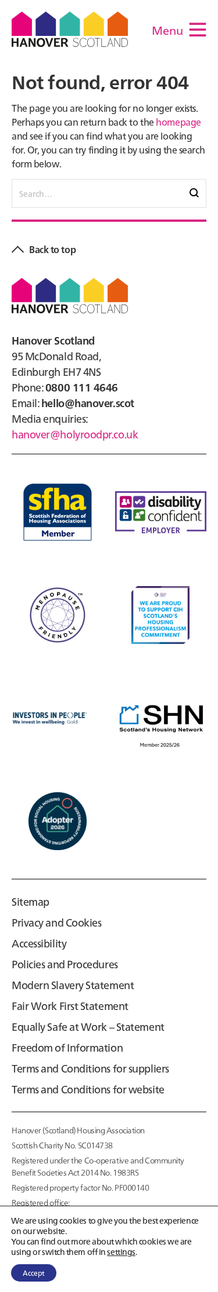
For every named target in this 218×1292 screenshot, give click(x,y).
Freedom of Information (67, 1047)
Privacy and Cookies (57, 922)
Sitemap (30, 901)
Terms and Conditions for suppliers (90, 1068)
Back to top (52, 249)
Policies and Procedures (65, 964)
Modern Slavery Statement (73, 985)
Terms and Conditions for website (88, 1089)
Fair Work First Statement (70, 1005)
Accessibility (39, 943)
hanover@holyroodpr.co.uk (75, 434)
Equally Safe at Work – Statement (88, 1026)
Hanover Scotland (70, 29)
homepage (178, 121)
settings (121, 1251)
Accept (34, 1273)
